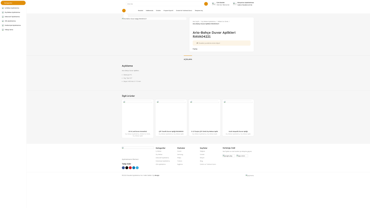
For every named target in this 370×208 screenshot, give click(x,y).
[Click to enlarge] (125, 16)
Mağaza (202, 151)
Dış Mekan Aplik (138, 136)
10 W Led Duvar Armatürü (137, 131)
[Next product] (197, 28)
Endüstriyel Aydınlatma (163, 161)
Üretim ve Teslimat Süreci (208, 164)
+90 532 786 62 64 (222, 5)
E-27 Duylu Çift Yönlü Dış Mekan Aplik (204, 131)
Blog (201, 161)
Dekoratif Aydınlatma (162, 158)
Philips (179, 158)
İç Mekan (158, 151)
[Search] (206, 4)
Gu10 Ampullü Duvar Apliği (238, 131)
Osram (179, 151)
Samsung (180, 154)
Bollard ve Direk (223, 21)
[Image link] (138, 151)
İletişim (202, 158)
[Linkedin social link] (205, 49)
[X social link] (201, 49)
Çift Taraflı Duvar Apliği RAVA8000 (171, 131)
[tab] (188, 58)
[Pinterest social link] (203, 49)
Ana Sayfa (196, 21)
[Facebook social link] (199, 49)
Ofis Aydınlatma (161, 164)
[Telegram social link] (207, 49)
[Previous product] (194, 28)
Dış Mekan (159, 154)
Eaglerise (180, 164)
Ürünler (202, 154)
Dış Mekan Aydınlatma (208, 21)
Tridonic (179, 161)
